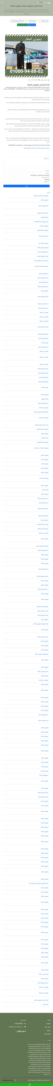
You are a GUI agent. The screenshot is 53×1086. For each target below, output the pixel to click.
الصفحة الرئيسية (44, 21)
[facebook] (25, 1031)
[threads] (16, 1031)
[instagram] (21, 1031)
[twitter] (23, 1031)
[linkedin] (20, 1031)
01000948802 (19, 1023)
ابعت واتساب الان (23, 25)
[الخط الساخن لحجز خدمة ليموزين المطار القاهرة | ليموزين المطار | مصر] (43, 2)
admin (25, 1080)
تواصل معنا (47, 1034)
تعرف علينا (48, 1027)
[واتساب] (30, 1085)
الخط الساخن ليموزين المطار (17, 21)
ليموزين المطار (32, 21)
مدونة (49, 1030)
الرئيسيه (48, 1023)
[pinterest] (18, 1031)
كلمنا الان (32, 25)
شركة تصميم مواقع (8, 1080)
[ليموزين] (47, 1040)
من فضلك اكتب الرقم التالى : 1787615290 (40, 175)
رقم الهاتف (47, 179)
